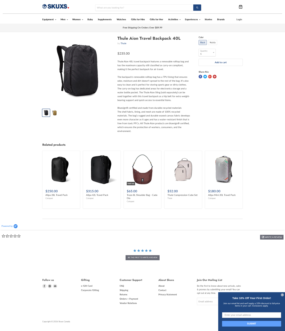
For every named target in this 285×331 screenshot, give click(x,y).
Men (63, 19)
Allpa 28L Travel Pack (56, 194)
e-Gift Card (86, 285)
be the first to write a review (142, 258)
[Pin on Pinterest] (214, 76)
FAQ (122, 285)
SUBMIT (251, 323)
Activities (173, 19)
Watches (121, 19)
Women (76, 19)
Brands (221, 19)
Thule (123, 43)
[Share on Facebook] (200, 76)
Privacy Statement (167, 294)
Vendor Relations (128, 303)
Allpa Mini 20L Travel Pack (222, 194)
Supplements (105, 19)
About (161, 285)
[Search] (197, 7)
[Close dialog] (282, 294)
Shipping (124, 290)
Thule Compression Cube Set (182, 194)
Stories (208, 19)
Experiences (191, 19)
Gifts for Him (138, 19)
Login (239, 19)
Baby (90, 19)
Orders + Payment (129, 298)
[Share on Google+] (210, 76)
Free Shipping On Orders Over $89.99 (142, 27)
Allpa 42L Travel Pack (97, 194)
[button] (272, 237)
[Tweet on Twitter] (205, 76)
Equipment (48, 19)
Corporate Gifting (90, 290)
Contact (162, 290)
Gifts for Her (156, 19)
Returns (123, 294)
